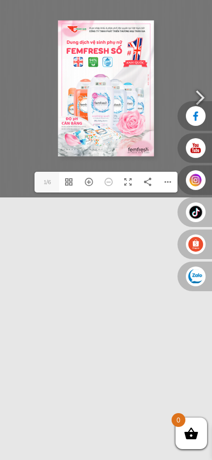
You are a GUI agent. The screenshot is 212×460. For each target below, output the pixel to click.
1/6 (47, 182)
